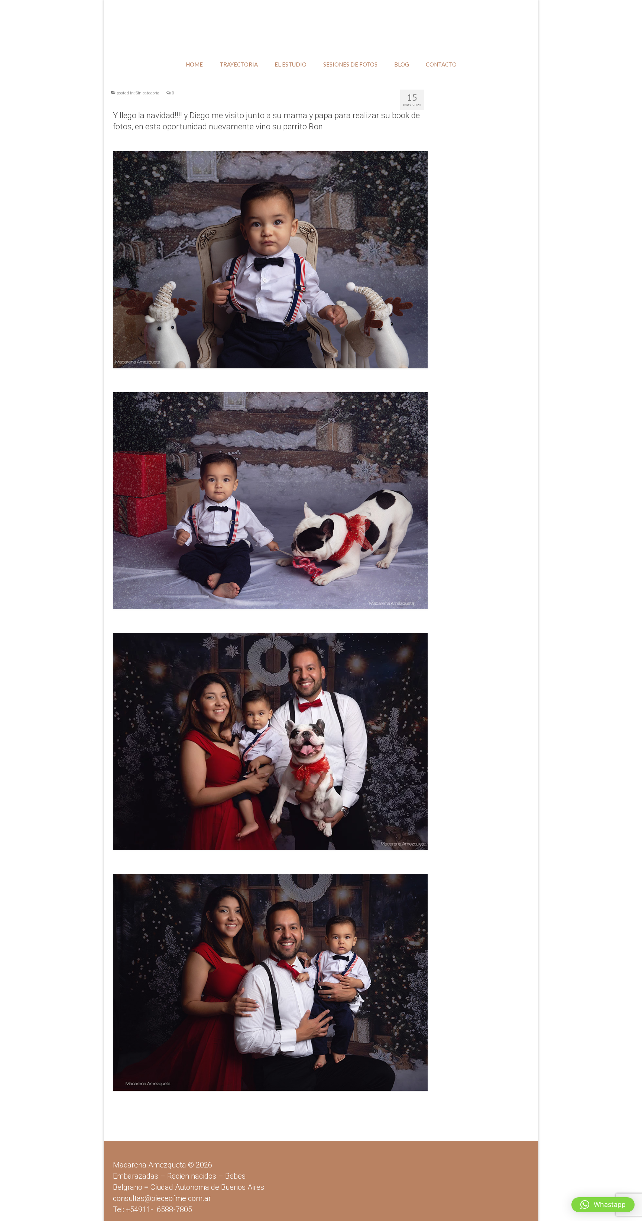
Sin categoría (147, 93)
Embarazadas (135, 1176)
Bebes (235, 1176)
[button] (603, 1204)
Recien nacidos (191, 1176)
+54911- (159, 1209)
